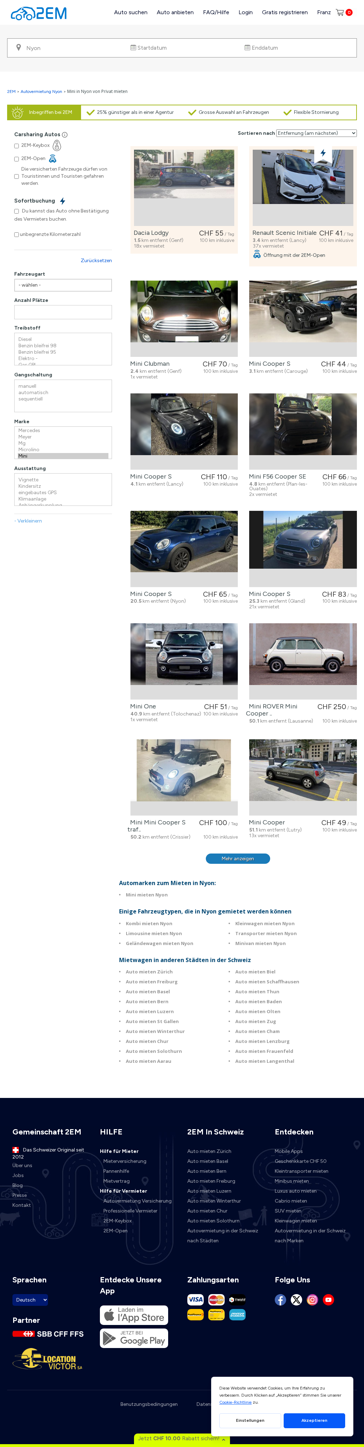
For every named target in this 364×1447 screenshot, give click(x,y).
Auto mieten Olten (257, 1011)
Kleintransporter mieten (301, 1171)
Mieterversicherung (124, 1161)
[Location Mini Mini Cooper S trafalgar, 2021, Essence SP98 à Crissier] (184, 777)
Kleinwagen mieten (296, 1221)
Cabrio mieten (291, 1201)
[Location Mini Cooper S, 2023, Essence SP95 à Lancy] (184, 431)
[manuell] (63, 386)
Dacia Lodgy (149, 233)
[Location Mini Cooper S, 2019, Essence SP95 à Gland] (303, 549)
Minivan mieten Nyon (260, 943)
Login (246, 12)
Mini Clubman (148, 364)
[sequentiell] (63, 399)
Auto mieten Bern (147, 1001)
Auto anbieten (175, 12)
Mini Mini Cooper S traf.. (156, 825)
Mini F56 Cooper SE (276, 476)
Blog (17, 1185)
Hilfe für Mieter (119, 1151)
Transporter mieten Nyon (266, 933)
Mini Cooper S (268, 364)
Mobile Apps (289, 1151)
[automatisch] (63, 393)
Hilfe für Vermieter (123, 1191)
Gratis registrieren (285, 12)
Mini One (141, 706)
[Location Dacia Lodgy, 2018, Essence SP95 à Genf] (184, 188)
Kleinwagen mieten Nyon (265, 923)
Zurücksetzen (96, 261)
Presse (19, 1195)
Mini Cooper (265, 822)
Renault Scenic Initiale (283, 233)
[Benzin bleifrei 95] (63, 352)
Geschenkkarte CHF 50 (301, 1161)
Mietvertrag (116, 1181)
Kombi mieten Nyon (149, 923)
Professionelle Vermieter (130, 1211)
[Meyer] (63, 437)
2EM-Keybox (117, 1221)
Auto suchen (131, 12)
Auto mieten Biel (255, 971)
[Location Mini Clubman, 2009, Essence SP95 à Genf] (184, 319)
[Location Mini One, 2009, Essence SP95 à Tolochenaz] (184, 661)
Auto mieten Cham (257, 1031)
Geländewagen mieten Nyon (159, 943)
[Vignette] (63, 480)
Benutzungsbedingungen (149, 1404)
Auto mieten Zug (255, 1021)
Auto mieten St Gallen (152, 1021)
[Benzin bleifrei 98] (63, 346)
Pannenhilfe (116, 1171)
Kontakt (21, 1205)
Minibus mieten (292, 1181)
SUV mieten (288, 1211)
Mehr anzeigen (238, 859)
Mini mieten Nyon (147, 894)
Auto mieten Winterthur (155, 1031)
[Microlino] (63, 450)
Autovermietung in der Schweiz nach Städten (222, 1236)
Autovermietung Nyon (41, 91)
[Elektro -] (63, 358)
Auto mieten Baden (258, 1001)
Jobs (18, 1175)
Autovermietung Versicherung (137, 1201)
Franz (324, 12)
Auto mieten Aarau (148, 1061)
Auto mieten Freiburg (152, 981)
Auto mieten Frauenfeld (264, 1051)
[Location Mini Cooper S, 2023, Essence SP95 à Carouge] (303, 319)
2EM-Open (115, 1231)
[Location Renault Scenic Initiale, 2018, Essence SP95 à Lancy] (303, 188)
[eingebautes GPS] (63, 493)
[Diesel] (63, 339)
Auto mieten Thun (257, 991)
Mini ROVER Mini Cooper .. (272, 709)
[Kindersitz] (63, 486)
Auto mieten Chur (147, 1041)
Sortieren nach (256, 133)
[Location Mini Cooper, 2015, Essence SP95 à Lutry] (303, 777)
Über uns (22, 1165)
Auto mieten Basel (148, 991)
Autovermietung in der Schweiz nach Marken (310, 1236)
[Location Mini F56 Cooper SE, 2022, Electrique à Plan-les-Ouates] (303, 431)
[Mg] (63, 443)
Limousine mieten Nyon (154, 933)
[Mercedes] (63, 430)
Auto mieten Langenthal (264, 1061)
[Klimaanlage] (63, 499)
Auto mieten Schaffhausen (267, 981)
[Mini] (63, 456)
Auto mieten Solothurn (154, 1051)
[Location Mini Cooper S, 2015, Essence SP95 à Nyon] (184, 549)
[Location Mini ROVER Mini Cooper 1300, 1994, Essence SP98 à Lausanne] (303, 661)
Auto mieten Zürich (149, 971)
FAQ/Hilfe (216, 12)
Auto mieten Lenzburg (262, 1041)
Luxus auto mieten (296, 1191)
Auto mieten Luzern (150, 1011)
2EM (11, 91)
